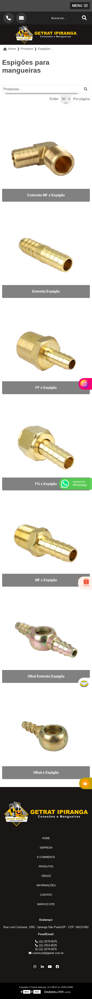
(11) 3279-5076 (47, 941)
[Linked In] (42, 966)
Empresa (46, 847)
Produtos (46, 866)
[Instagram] (35, 966)
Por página (81, 99)
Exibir (54, 99)
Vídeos (46, 875)
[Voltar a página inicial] (46, 34)
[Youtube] (50, 966)
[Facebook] (57, 966)
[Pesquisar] (85, 89)
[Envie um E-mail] (21, 18)
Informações (46, 885)
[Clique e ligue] (8, 18)
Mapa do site (46, 904)
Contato (46, 894)
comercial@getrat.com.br (47, 953)
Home (46, 838)
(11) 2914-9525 (47, 945)
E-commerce (46, 857)
